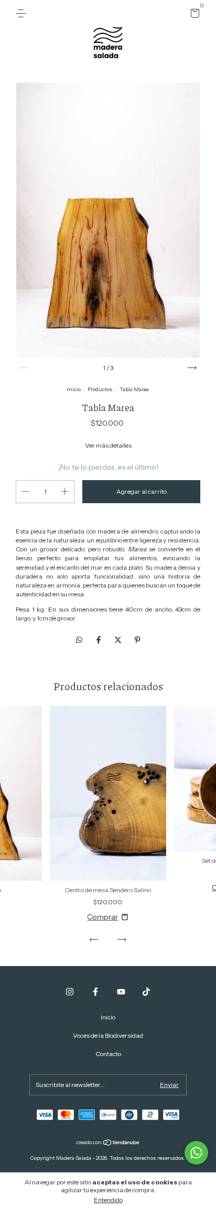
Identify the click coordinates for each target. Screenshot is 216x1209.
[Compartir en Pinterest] (137, 640)
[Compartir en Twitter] (118, 640)
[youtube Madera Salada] (121, 992)
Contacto (108, 1054)
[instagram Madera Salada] (70, 992)
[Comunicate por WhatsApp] (196, 1152)
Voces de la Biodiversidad (108, 1035)
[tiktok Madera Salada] (146, 992)
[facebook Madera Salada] (95, 992)
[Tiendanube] (108, 1143)
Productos (100, 389)
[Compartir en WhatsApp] (79, 640)
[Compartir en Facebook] (99, 640)
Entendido (108, 1200)
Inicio (74, 389)
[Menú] (23, 13)
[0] (193, 15)
